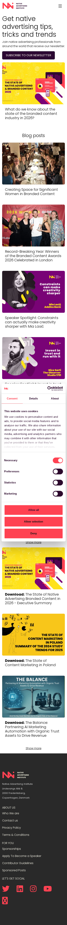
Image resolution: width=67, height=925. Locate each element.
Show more (33, 542)
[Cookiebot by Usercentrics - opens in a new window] (48, 388)
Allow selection (33, 521)
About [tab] (55, 398)
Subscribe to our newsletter (28, 55)
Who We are (10, 813)
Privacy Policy (11, 828)
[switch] (58, 471)
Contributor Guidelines (17, 863)
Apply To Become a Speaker (21, 856)
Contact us (10, 820)
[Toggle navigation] (60, 6)
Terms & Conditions (15, 835)
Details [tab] (33, 398)
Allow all (33, 509)
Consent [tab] (12, 398)
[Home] (14, 5)
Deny (33, 533)
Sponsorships (11, 849)
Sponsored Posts (14, 870)
